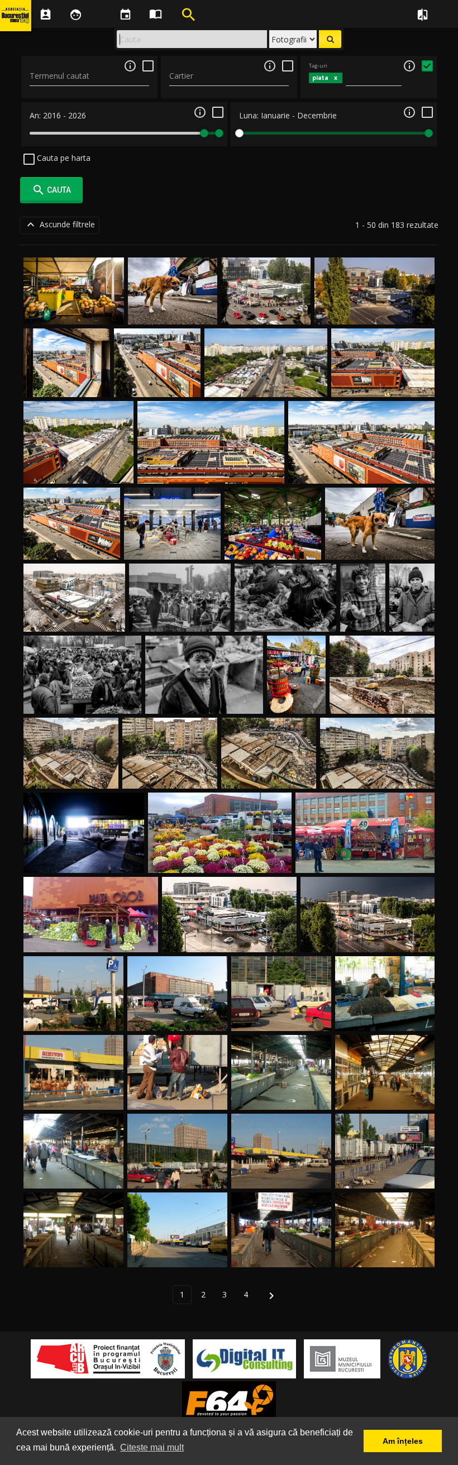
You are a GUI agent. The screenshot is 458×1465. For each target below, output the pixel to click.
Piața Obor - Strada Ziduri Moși (266, 384)
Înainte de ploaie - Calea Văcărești (367, 939)
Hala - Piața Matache (273, 546)
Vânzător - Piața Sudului (363, 607)
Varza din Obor (91, 939)
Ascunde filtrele (59, 224)
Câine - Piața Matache (173, 311)
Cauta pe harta (62, 157)
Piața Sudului (285, 618)
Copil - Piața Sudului (204, 700)
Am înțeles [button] (403, 1441)
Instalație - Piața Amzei (172, 546)
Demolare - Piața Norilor (382, 700)
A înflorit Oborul (220, 860)
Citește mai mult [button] (152, 1447)
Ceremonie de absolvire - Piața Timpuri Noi (266, 301)
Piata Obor (73, 1018)
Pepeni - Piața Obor (74, 311)
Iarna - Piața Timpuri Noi (74, 618)
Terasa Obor (365, 860)
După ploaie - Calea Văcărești (230, 939)
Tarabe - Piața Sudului (180, 618)
